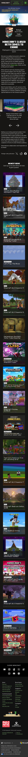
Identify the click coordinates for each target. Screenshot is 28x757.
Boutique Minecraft (19, 686)
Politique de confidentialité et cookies (9, 745)
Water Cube (14, 65)
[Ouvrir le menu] (25, 2)
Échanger (17, 707)
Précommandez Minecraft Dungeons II (10, 10)
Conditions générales (5, 749)
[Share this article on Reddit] (21, 153)
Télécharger (17, 699)
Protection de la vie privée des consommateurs (11, 747)
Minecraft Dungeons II (7, 686)
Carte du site (17, 697)
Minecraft (4, 684)
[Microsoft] (24, 743)
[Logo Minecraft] (6, 3)
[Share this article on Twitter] (17, 153)
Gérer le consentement (20, 733)
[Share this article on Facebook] (25, 153)
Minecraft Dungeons (6, 687)
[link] (4, 669)
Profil (16, 705)
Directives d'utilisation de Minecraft (7, 733)
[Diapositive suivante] (17, 125)
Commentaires (18, 695)
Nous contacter (18, 701)
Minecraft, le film (5, 706)
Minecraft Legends (6, 689)
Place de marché (18, 684)
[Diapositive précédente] (10, 125)
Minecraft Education (6, 691)
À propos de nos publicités (6, 752)
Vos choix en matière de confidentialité (12, 754)
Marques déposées (15, 749)
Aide (16, 694)
